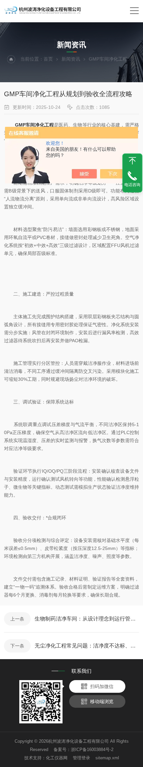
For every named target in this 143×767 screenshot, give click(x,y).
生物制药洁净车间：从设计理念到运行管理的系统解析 (87, 619)
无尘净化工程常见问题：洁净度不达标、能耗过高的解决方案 (87, 645)
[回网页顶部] (132, 160)
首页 (48, 59)
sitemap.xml (107, 757)
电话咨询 (132, 184)
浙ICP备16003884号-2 (92, 749)
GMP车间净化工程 (34, 125)
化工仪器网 (57, 757)
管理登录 (81, 757)
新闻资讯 (71, 59)
